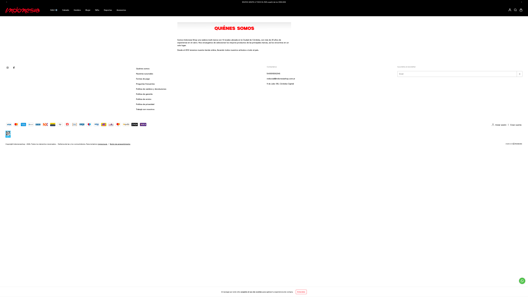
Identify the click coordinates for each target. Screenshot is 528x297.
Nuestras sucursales (144, 74)
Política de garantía (144, 94)
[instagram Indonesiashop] (8, 68)
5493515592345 (273, 73)
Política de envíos (143, 99)
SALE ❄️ (53, 10)
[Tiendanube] (513, 144)
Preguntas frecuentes (145, 84)
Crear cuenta (515, 125)
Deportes (108, 10)
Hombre (77, 10)
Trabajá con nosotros (145, 109)
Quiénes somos (142, 69)
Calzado (65, 10)
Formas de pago (143, 79)
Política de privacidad (145, 104)
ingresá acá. (102, 144)
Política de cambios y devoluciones (151, 89)
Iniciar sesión (500, 125)
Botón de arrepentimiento (120, 144)
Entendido (301, 292)
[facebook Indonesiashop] (14, 68)
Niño (97, 10)
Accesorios (121, 10)
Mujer (87, 10)
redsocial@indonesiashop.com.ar (281, 79)
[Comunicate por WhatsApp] (522, 281)
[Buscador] (515, 10)
